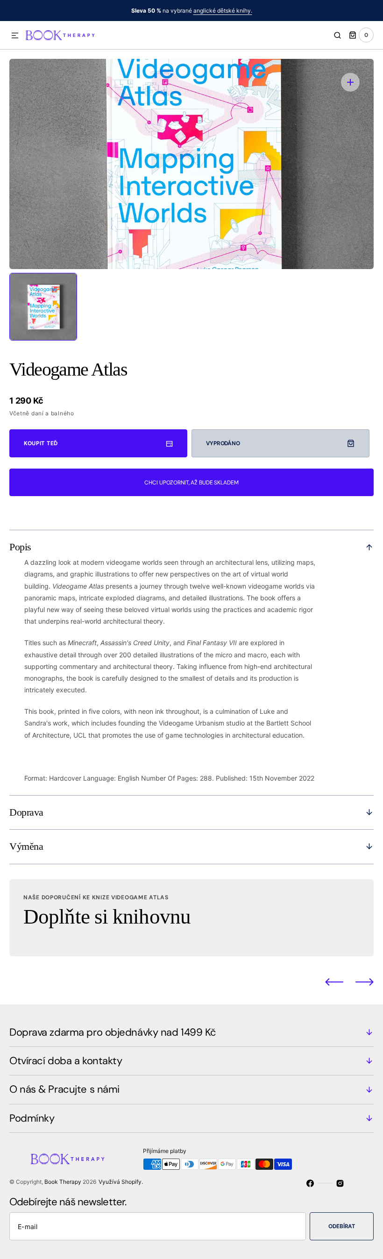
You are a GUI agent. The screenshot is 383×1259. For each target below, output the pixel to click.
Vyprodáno (223, 443)
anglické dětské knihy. (222, 10)
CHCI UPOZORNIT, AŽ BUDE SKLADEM (191, 482)
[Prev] (334, 981)
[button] (15, 36)
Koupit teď (41, 443)
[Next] (364, 981)
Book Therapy (62, 1181)
